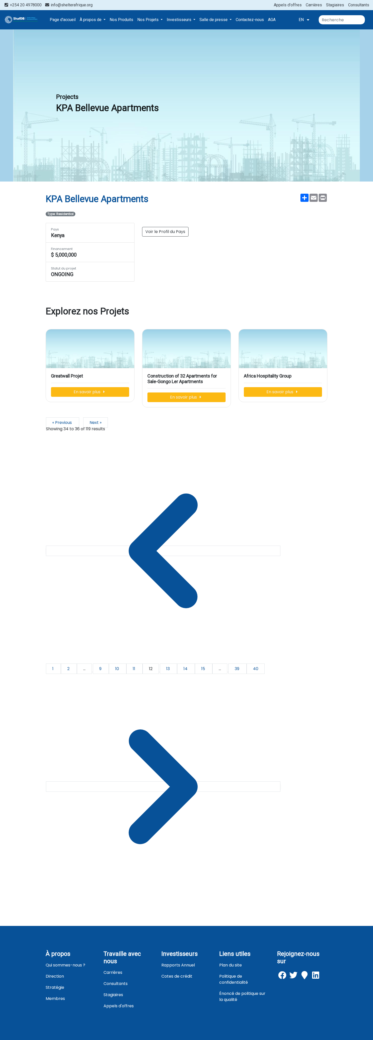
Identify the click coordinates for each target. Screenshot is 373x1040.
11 (134, 669)
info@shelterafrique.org (71, 5)
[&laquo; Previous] (163, 551)
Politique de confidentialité (233, 979)
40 (255, 669)
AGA (272, 19)
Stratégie (55, 987)
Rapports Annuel (178, 965)
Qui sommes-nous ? (65, 965)
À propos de (91, 19)
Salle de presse (214, 19)
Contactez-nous (250, 19)
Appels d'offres (288, 5)
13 (168, 669)
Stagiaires (335, 5)
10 (117, 669)
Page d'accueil (63, 19)
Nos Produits (121, 19)
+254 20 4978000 (26, 5)
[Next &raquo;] (163, 786)
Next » (95, 422)
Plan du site (230, 965)
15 (203, 669)
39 (237, 669)
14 (186, 669)
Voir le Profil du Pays (165, 232)
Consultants (358, 5)
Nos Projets (148, 19)
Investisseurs (179, 19)
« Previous (62, 422)
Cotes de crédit (176, 976)
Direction (55, 976)
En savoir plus (87, 392)
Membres (55, 998)
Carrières (314, 5)
